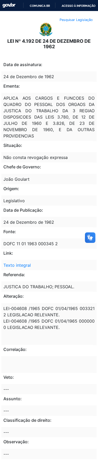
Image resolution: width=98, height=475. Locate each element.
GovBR (8, 5)
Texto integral (17, 265)
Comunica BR (40, 6)
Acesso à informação (78, 6)
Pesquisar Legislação (76, 20)
